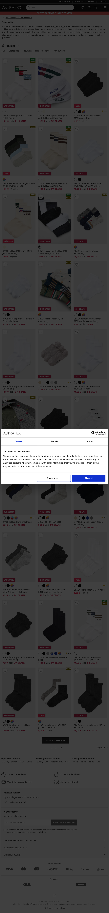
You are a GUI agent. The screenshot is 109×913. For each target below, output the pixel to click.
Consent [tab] (19, 441)
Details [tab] (54, 441)
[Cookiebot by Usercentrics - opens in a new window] (93, 433)
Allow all (89, 478)
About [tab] (90, 441)
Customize (52, 478)
